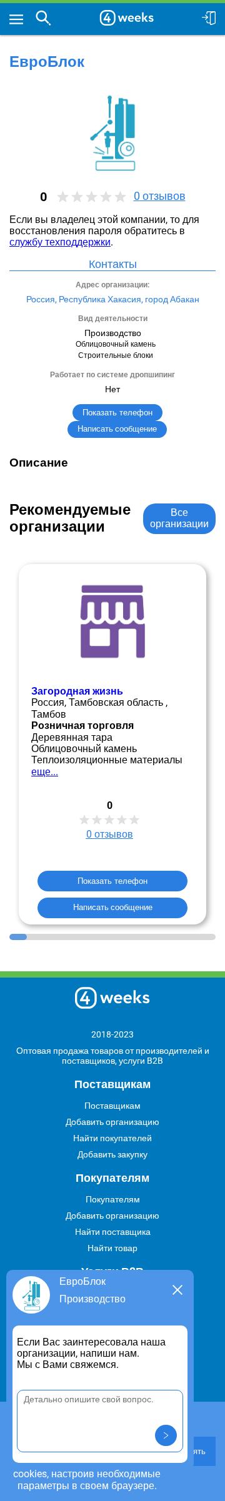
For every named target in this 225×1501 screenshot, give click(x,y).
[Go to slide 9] (155, 937)
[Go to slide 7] (121, 937)
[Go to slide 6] (104, 937)
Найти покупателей (112, 1138)
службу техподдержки (60, 242)
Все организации (179, 518)
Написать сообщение (112, 907)
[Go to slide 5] (87, 937)
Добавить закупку (113, 1154)
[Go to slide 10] (173, 937)
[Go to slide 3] (52, 937)
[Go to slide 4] (70, 937)
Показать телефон (117, 412)
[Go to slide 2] (35, 937)
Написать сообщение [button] (117, 428)
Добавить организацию (112, 1122)
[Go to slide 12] (207, 937)
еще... (44, 772)
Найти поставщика (113, 1232)
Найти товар (113, 1248)
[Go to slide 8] (139, 937)
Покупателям (113, 1199)
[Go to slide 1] (18, 937)
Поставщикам (112, 1106)
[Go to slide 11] (190, 937)
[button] (166, 1435)
